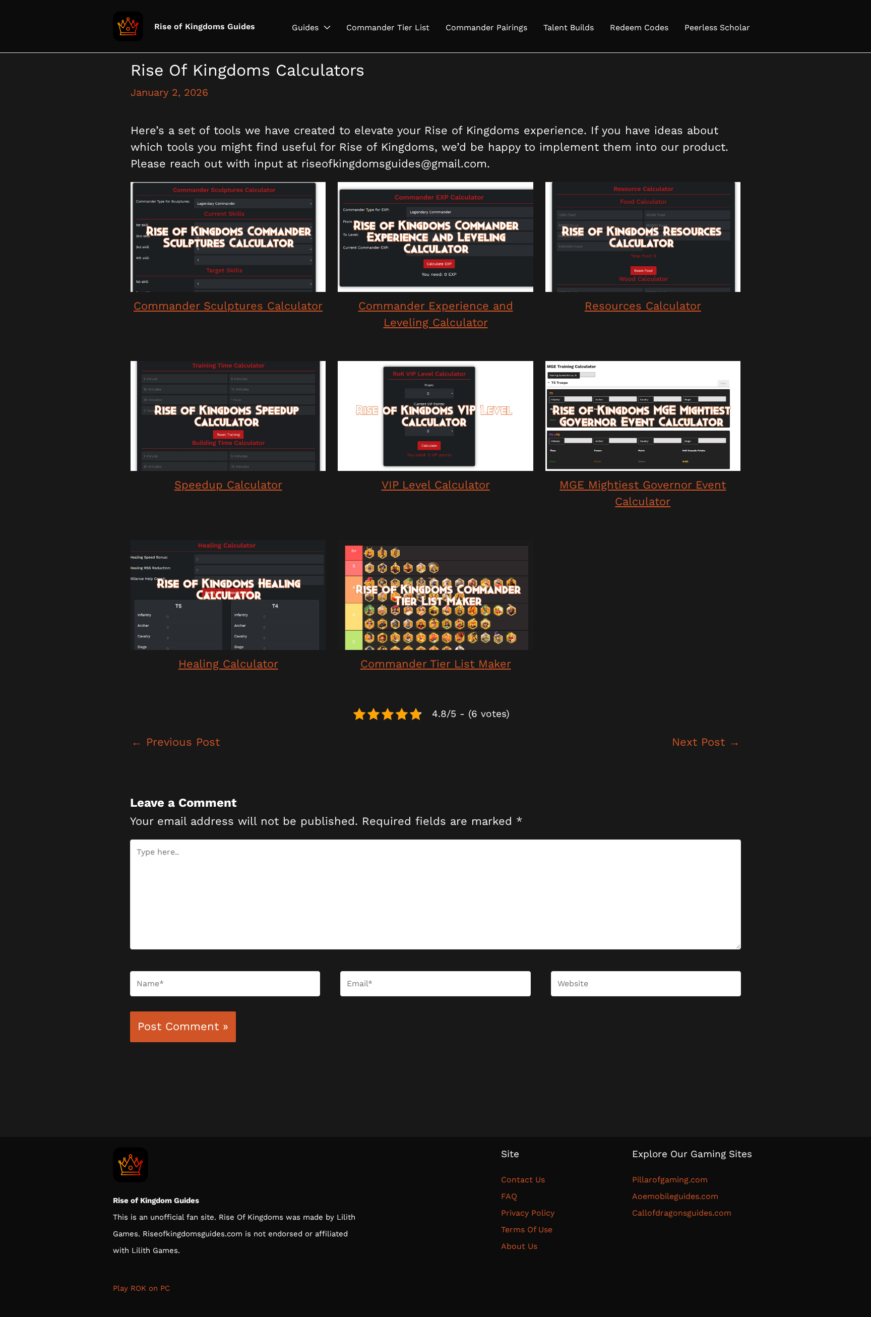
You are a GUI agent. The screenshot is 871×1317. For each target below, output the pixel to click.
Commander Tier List (387, 28)
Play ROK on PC (141, 1288)
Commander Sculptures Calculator (228, 306)
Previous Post (175, 742)
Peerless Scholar (717, 28)
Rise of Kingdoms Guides (204, 26)
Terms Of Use (526, 1229)
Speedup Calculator (228, 484)
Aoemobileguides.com (675, 1196)
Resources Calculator (643, 306)
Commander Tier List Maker (435, 663)
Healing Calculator (228, 663)
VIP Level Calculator (436, 484)
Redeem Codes (639, 28)
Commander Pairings (486, 28)
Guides (305, 28)
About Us (519, 1246)
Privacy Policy (527, 1213)
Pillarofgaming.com (670, 1179)
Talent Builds (568, 28)
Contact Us (525, 1179)
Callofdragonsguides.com (681, 1213)
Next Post (706, 742)
